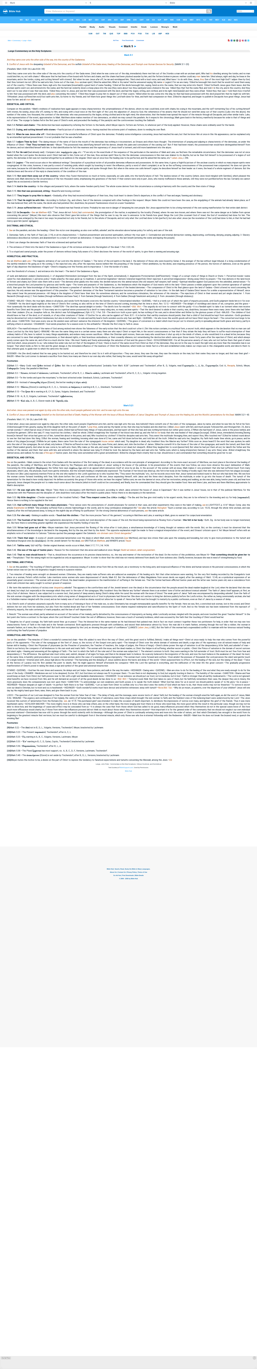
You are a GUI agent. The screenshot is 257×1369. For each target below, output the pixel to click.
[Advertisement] (128, 830)
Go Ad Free (6, 1358)
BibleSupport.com (126, 767)
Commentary (16, 40)
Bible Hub (128, 771)
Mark (29, 40)
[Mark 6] (253, 615)
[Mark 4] (3, 615)
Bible (9, 40)
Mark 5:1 (128, 55)
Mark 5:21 (128, 405)
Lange (24, 40)
